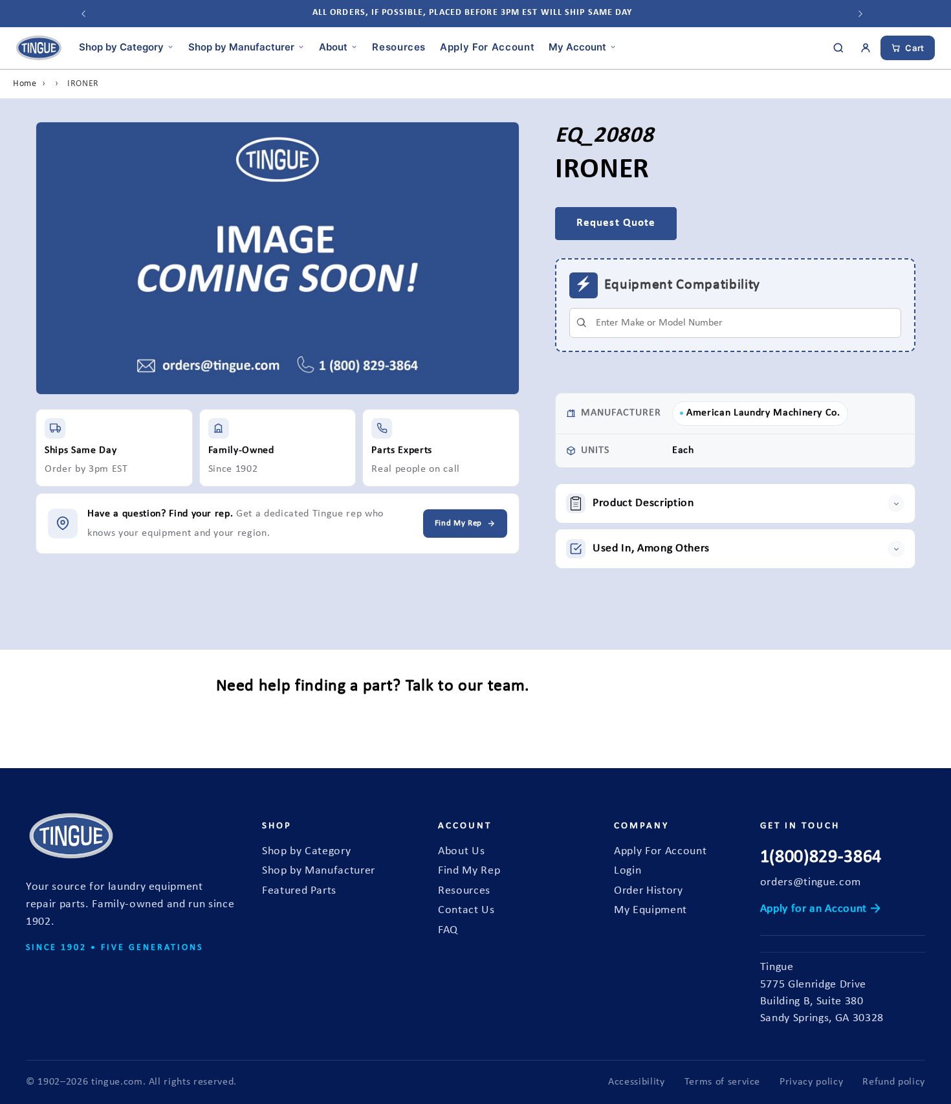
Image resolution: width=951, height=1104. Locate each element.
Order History (648, 890)
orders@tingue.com (810, 882)
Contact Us (466, 910)
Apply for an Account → (820, 908)
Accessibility (636, 1082)
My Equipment (650, 910)
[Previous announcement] (83, 13)
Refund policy (893, 1082)
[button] (735, 503)
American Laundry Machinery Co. (763, 413)
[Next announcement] (860, 13)
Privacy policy (811, 1082)
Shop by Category (121, 46)
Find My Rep (469, 870)
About (333, 46)
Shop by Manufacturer (241, 46)
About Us (461, 851)
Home (25, 84)
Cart (914, 48)
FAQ (448, 930)
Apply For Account (487, 46)
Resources (399, 46)
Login (627, 870)
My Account (577, 46)
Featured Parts (299, 890)
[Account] (865, 48)
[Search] (838, 48)
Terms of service (722, 1082)
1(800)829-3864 (821, 857)
